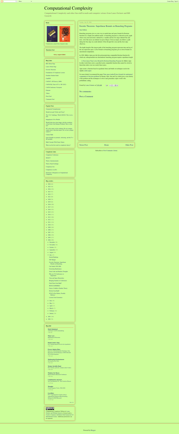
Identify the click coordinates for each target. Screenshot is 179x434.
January (52, 313)
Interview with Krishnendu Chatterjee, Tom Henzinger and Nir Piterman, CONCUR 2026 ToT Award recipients (59, 352)
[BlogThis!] (112, 85)
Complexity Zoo (50, 167)
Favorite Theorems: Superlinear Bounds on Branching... (57, 263)
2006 (49, 235)
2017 (49, 207)
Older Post (129, 145)
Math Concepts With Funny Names (55, 142)
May (51, 303)
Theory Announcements (52, 161)
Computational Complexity (68, 8)
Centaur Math (49, 135)
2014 (49, 214)
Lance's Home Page (51, 66)
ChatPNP (48, 78)
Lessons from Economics (55, 297)
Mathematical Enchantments (56, 359)
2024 (49, 189)
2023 (49, 192)
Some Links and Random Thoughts (58, 271)
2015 (49, 212)
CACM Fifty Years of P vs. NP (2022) (56, 84)
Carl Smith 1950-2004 (55, 266)
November (52, 245)
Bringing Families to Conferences (58, 280)
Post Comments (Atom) (110, 150)
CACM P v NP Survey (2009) (54, 81)
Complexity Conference (52, 155)
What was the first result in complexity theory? (58, 145)
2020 (49, 199)
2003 (49, 316)
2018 (49, 204)
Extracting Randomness (55, 269)
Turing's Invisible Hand (54, 366)
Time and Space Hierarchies (56, 278)
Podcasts (48, 90)
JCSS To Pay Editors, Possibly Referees (57, 294)
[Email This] (110, 85)
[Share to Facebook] (115, 85)
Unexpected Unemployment (53, 109)
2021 (49, 197)
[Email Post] (106, 85)
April (51, 306)
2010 (49, 225)
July (51, 255)
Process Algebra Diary (54, 349)
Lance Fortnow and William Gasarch (58, 412)
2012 (49, 219)
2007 (49, 232)
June (51, 300)
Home (106, 145)
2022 (49, 194)
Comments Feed (50, 99)
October (52, 247)
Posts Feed (48, 96)
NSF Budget (52, 260)
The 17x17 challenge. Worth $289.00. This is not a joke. (59, 115)
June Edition (83, 30)
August (52, 252)
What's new (51, 336)
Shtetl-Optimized (53, 329)
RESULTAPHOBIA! (54, 286)
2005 (49, 237)
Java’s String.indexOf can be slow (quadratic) (59, 344)
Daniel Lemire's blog (53, 343)
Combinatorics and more (55, 380)
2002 (49, 319)
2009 (49, 227)
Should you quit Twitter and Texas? (55, 112)
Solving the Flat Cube (53, 361)
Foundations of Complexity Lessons (55, 72)
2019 (49, 202)
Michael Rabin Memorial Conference (57, 374)
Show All (71, 402)
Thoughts (50, 386)
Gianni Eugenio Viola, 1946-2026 (56, 388)
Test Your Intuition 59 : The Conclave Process (59, 381)
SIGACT (48, 158)
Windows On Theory (53, 373)
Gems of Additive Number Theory (58, 288)
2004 (49, 240)
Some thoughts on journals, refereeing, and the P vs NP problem (59, 138)
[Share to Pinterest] (117, 85)
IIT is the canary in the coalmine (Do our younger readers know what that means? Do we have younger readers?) (59, 130)
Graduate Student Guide (52, 75)
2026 (49, 184)
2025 (49, 186)
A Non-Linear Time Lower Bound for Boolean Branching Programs (101, 61)
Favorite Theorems (51, 69)
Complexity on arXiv (51, 170)
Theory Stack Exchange (52, 164)
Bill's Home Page (50, 63)
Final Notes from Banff (55, 283)
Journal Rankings (53, 257)
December (52, 242)
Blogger (93, 430)
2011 (49, 222)
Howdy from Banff (54, 291)
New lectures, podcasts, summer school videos (59, 367)
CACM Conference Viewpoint (54, 87)
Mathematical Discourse (54, 337)
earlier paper (87, 71)
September (52, 250)
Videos (48, 93)
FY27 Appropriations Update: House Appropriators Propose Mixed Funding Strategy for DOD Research (57, 396)
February (52, 311)
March (51, 308)
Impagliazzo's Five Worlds (53, 119)
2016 (49, 209)
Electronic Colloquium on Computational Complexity (57, 173)
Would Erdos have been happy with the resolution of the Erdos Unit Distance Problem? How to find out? (59, 124)
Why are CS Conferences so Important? (56, 274)
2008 (49, 230)
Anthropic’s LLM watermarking (56, 330)
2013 (49, 217)
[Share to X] (114, 85)
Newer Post (83, 145)
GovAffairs (51, 393)
